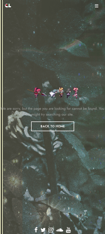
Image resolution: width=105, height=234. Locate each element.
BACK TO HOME (53, 126)
